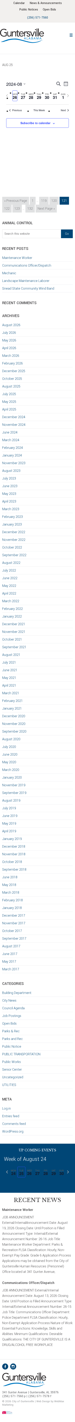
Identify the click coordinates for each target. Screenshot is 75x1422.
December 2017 (13, 915)
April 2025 (9, 409)
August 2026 (11, 325)
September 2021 (14, 647)
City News (9, 1000)
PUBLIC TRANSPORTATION (21, 1054)
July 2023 (9, 478)
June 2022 (9, 578)
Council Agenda (13, 1008)
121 (65, 200)
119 (44, 200)
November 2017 (13, 923)
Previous (17, 110)
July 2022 (9, 570)
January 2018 (12, 908)
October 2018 (12, 862)
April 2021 (9, 685)
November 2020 (13, 723)
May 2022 (9, 585)
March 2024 (10, 440)
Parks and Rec (12, 1039)
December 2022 (13, 532)
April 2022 (9, 593)
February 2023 (12, 516)
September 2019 (14, 793)
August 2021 (11, 654)
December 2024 (13, 417)
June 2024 (9, 432)
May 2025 (9, 401)
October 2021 (12, 639)
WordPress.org (12, 1131)
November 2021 (13, 631)
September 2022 (14, 555)
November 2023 (13, 463)
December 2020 (13, 716)
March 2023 (10, 509)
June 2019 (9, 816)
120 (55, 200)
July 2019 (9, 808)
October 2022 (12, 547)
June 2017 (9, 954)
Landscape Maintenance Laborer (25, 281)
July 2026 (9, 332)
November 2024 (13, 424)
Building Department (16, 993)
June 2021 (9, 670)
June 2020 (9, 754)
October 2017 (12, 931)
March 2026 (10, 355)
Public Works (11, 1062)
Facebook (5, 1366)
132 (31, 208)
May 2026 (9, 340)
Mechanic (9, 273)
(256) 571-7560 (37, 18)
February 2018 (12, 900)
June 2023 (9, 486)
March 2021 (10, 693)
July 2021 (9, 662)
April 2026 (9, 348)
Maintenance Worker (17, 257)
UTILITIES (9, 1085)
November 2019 (13, 785)
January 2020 (12, 777)
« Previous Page (15, 201)
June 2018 (9, 877)
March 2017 (10, 969)
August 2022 (11, 562)
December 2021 (13, 624)
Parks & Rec (11, 1031)
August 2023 (11, 470)
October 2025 (12, 378)
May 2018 (9, 885)
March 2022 (10, 601)
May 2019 (9, 823)
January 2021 (12, 708)
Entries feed (10, 1116)
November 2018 (13, 854)
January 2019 (12, 839)
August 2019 (11, 800)
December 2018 (13, 846)
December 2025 (13, 371)
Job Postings (11, 1016)
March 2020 (10, 770)
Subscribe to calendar (35, 123)
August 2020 (11, 739)
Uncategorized (12, 1077)
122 (7, 208)
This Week (39, 110)
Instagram (13, 1366)
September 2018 (14, 869)
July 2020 (9, 747)
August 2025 (11, 386)
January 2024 (12, 455)
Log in (6, 1108)
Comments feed (14, 1123)
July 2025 (9, 394)
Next (63, 110)
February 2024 (12, 447)
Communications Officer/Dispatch (26, 265)
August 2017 (11, 946)
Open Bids (9, 1023)
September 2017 (14, 938)
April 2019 (9, 831)
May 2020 (9, 762)
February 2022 (12, 608)
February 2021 (12, 700)
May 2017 (9, 961)
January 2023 (12, 524)
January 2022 (12, 616)
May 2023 (9, 493)
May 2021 (9, 677)
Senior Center (12, 1069)
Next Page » (46, 209)
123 (18, 208)
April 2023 (9, 501)
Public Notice (11, 1046)
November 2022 (13, 539)
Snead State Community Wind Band (28, 288)
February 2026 (12, 363)
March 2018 (10, 892)
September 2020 (14, 731)
